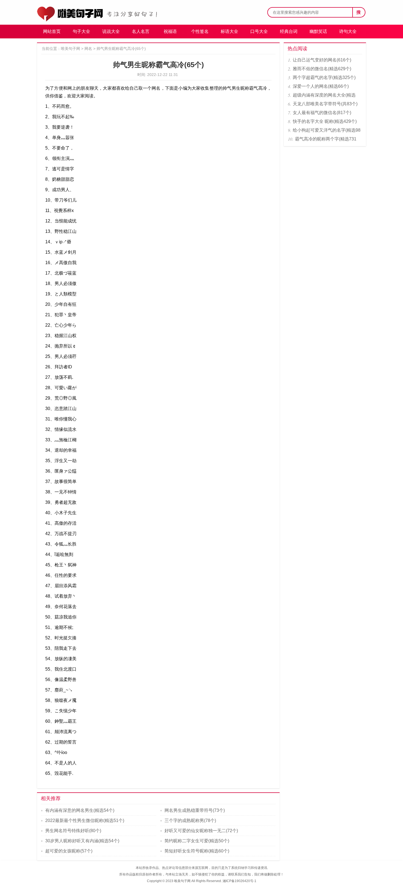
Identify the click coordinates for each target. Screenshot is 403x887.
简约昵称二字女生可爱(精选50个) (196, 840)
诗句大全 (348, 31)
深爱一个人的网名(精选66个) (321, 86)
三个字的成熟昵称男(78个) (190, 820)
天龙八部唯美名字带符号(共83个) (325, 103)
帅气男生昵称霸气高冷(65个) (121, 48)
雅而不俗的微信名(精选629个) (322, 68)
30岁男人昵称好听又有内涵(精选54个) (82, 840)
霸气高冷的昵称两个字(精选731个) (325, 140)
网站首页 (52, 31)
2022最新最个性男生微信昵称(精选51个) (84, 820)
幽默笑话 (318, 31)
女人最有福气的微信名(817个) (322, 112)
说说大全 (111, 31)
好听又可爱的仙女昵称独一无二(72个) (201, 830)
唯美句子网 (70, 48)
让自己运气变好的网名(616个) (322, 60)
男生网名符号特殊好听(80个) (73, 830)
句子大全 (81, 31)
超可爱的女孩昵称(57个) (68, 851)
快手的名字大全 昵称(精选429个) (325, 121)
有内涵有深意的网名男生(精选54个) (79, 810)
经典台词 (288, 31)
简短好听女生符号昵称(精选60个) (196, 851)
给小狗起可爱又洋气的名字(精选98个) (327, 131)
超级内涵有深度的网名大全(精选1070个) (324, 96)
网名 (88, 48)
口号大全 (259, 31)
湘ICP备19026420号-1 (239, 881)
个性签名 (200, 31)
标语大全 (229, 31)
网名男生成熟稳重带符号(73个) (194, 810)
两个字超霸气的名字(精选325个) (324, 77)
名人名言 (140, 31)
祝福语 (170, 31)
